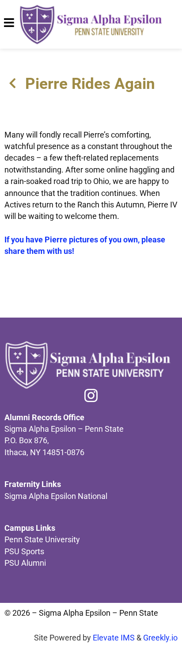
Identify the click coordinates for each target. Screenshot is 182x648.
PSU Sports (24, 551)
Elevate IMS (114, 637)
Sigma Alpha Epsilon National (55, 496)
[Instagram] (91, 395)
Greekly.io (160, 637)
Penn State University (42, 539)
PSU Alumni (25, 563)
